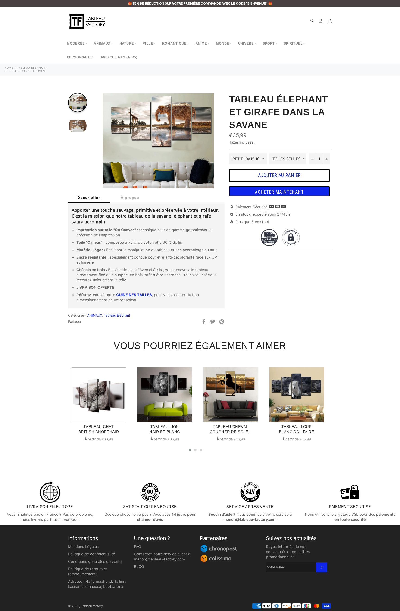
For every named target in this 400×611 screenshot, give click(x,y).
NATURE (126, 43)
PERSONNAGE (79, 57)
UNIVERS (246, 43)
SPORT (269, 43)
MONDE (222, 43)
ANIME (201, 43)
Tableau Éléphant (117, 315)
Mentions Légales (83, 546)
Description (89, 197)
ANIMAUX (102, 43)
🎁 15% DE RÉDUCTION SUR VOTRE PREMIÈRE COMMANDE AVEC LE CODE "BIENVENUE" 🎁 (200, 3)
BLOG (139, 566)
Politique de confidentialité (91, 554)
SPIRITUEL (293, 43)
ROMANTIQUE (174, 43)
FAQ (137, 546)
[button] (190, 450)
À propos (130, 197)
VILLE (148, 43)
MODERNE (76, 43)
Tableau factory (92, 606)
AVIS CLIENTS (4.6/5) (119, 57)
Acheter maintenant (279, 192)
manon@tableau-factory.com (159, 559)
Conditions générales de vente (95, 561)
